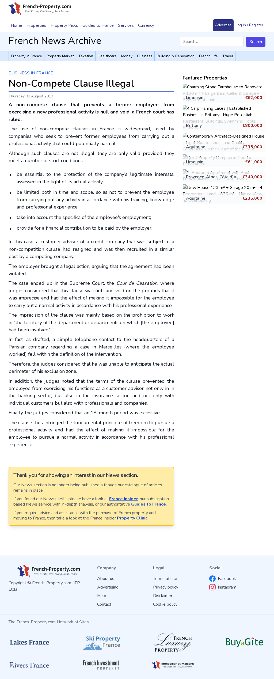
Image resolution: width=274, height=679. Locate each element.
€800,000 (252, 125)
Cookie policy (165, 604)
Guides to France (148, 504)
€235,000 (252, 198)
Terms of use (165, 579)
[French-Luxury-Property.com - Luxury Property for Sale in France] (173, 642)
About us (105, 579)
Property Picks (64, 25)
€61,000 (253, 162)
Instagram (227, 587)
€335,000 (252, 147)
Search (255, 42)
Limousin (194, 98)
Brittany (194, 125)
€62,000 (253, 98)
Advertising (108, 587)
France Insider (123, 499)
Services (126, 25)
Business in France (31, 73)
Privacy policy (165, 587)
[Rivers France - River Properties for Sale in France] (29, 664)
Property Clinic (132, 518)
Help (101, 596)
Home (16, 25)
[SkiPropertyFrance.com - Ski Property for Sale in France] (101, 642)
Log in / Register (249, 25)
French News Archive (55, 40)
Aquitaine (195, 147)
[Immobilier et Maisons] (173, 665)
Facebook (227, 579)
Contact (104, 604)
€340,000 (252, 177)
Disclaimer (162, 596)
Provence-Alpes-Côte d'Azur (214, 177)
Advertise (223, 25)
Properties (36, 25)
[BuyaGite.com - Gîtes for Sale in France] (244, 642)
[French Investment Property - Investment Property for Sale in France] (101, 665)
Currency (146, 25)
